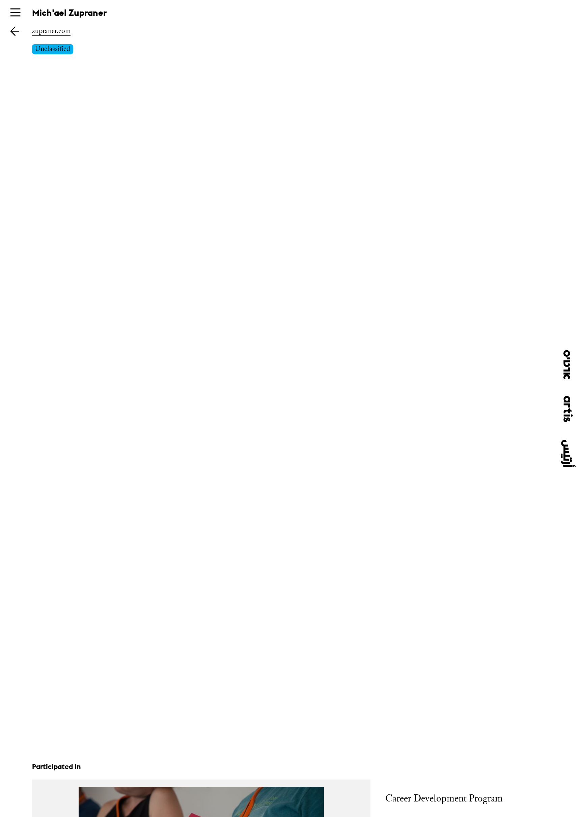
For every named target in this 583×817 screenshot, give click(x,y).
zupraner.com (51, 30)
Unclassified (52, 48)
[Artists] (14, 30)
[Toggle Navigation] (15, 12)
